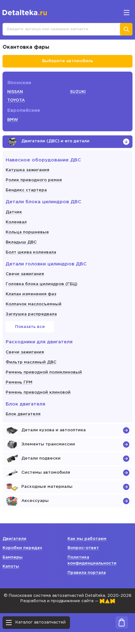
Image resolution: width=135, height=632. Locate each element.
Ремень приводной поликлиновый (44, 372)
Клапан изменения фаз (31, 294)
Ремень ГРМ (19, 382)
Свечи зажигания (25, 274)
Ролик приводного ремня (34, 180)
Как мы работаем (87, 539)
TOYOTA (16, 100)
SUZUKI (78, 92)
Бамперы (13, 557)
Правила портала (87, 573)
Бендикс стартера (26, 190)
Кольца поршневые (27, 232)
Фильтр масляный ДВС (31, 362)
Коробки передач (22, 548)
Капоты (11, 566)
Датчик (14, 212)
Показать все (30, 327)
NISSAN (15, 92)
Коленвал (16, 222)
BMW (12, 120)
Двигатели (14, 539)
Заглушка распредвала (31, 314)
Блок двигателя (23, 414)
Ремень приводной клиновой (38, 392)
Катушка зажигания (27, 170)
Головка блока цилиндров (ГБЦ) (41, 284)
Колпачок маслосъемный (34, 304)
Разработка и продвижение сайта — (60, 601)
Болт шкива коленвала (31, 252)
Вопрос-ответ (83, 548)
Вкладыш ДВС (21, 242)
